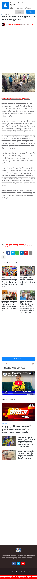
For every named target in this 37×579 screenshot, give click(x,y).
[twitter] (18, 563)
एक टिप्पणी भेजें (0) (18, 358)
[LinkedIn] (22, 253)
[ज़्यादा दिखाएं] (3, 257)
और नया (5, 364)
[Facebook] (8, 253)
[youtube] (23, 563)
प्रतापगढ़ (15, 245)
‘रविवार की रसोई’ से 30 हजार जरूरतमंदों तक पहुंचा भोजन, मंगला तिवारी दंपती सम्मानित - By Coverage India (9, 282)
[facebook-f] (14, 563)
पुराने (33, 364)
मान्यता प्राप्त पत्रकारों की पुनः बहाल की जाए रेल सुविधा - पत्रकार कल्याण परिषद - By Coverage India (9, 306)
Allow (30, 12)
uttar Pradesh (6, 247)
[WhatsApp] (17, 253)
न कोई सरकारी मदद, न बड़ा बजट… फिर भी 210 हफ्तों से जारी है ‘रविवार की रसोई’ (27, 281)
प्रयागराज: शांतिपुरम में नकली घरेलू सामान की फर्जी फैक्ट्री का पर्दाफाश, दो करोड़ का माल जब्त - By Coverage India (26, 441)
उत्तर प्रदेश (9, 245)
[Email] (30, 253)
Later (19, 12)
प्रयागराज (21, 245)
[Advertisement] (18, 49)
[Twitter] (13, 253)
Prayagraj (28, 245)
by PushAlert (6, 14)
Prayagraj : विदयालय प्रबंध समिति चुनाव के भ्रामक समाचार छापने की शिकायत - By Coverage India (16, 429)
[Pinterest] (26, 253)
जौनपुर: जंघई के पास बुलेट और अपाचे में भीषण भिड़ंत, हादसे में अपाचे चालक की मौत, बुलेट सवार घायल (26, 454)
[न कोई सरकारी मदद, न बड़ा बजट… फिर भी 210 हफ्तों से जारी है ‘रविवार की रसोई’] (28, 271)
